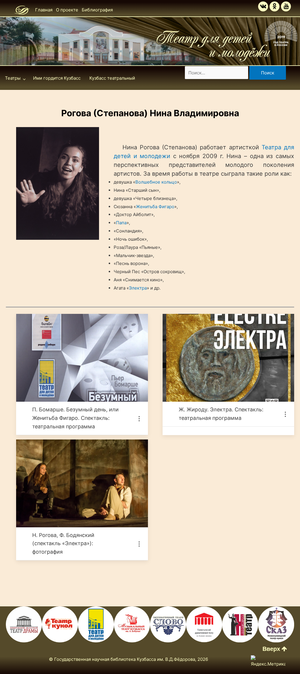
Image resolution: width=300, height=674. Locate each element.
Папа (121, 222)
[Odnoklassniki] (274, 6)
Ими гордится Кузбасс (57, 78)
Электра (138, 288)
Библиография (97, 10)
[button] (274, 648)
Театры (13, 78)
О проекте (67, 10)
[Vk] (263, 6)
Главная (43, 10)
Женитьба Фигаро (155, 206)
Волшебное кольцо (156, 182)
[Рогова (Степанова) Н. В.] (57, 183)
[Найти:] (217, 73)
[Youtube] (286, 6)
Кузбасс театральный (112, 78)
